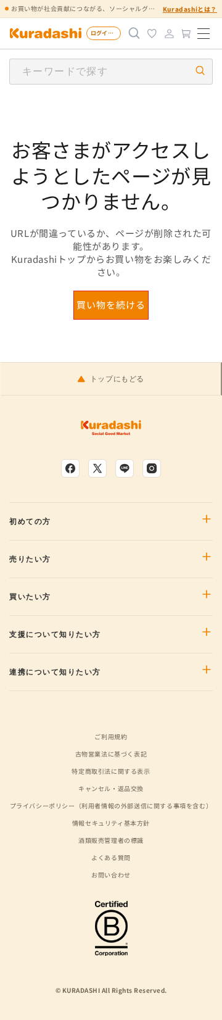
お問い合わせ (111, 874)
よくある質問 (111, 857)
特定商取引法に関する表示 (111, 771)
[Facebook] (70, 468)
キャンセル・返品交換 (111, 788)
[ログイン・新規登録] (169, 33)
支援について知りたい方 (55, 634)
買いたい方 (30, 596)
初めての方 (30, 521)
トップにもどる (117, 379)
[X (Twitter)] (97, 468)
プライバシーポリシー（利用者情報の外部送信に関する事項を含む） (111, 805)
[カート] (186, 33)
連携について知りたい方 (55, 672)
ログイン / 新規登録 (106, 33)
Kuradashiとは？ (190, 9)
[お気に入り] (151, 33)
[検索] (134, 33)
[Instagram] (151, 468)
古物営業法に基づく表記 (111, 753)
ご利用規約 (110, 736)
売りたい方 (30, 559)
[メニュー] (203, 33)
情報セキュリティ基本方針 (111, 822)
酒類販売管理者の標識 (111, 840)
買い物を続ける (111, 304)
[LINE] (124, 468)
